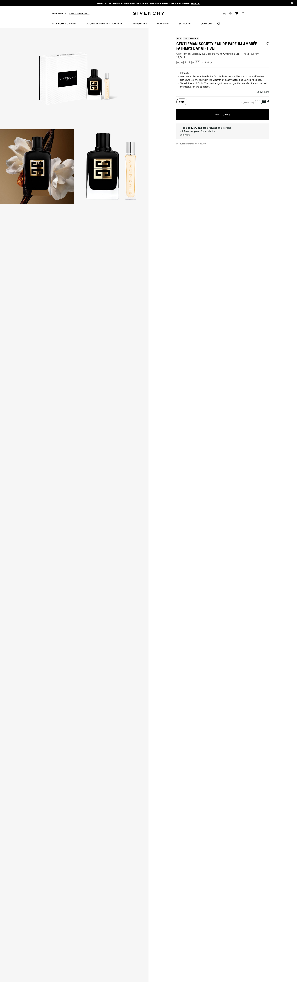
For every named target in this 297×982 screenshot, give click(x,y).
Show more (263, 92)
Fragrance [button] (140, 23)
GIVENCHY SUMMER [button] (64, 23)
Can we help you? (79, 13)
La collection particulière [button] (104, 23)
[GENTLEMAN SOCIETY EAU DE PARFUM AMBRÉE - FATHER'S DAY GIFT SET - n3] (111, 166)
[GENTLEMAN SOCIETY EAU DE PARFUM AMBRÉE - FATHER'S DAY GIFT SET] (74, 78)
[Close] (292, 3)
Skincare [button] (185, 23)
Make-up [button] (163, 23)
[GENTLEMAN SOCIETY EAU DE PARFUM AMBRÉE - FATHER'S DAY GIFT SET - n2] (37, 166)
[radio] (181, 102)
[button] (224, 14)
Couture (206, 23)
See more (185, 134)
